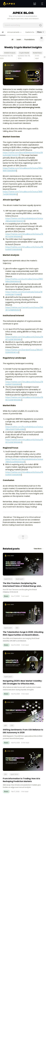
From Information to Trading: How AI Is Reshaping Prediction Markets (21, 780)
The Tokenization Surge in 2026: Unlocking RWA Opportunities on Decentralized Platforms (23, 635)
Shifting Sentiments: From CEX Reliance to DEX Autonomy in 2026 (23, 731)
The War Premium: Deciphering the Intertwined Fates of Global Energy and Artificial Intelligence (22, 586)
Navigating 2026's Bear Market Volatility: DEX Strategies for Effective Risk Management (22, 684)
